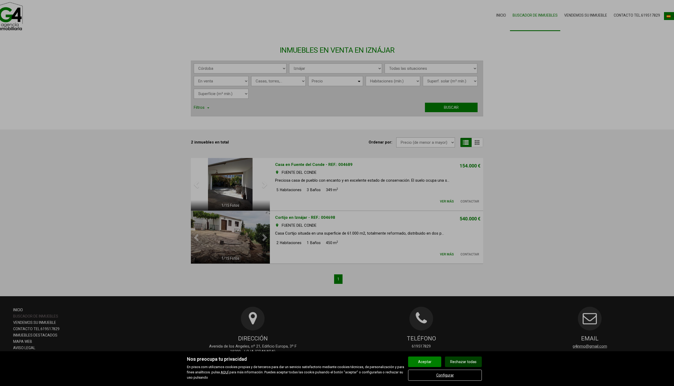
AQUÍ (225, 372)
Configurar (445, 375)
